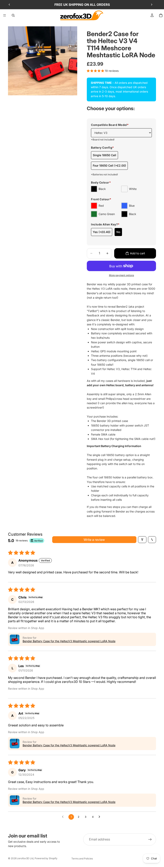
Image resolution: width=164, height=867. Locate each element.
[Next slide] (151, 4)
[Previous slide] (9, 4)
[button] (96, 70)
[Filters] (142, 539)
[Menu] (4, 15)
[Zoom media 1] (42, 60)
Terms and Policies (82, 858)
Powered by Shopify (46, 858)
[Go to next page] (100, 817)
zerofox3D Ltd (25, 858)
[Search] (13, 15)
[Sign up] (150, 839)
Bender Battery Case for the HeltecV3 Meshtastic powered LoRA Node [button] (69, 641)
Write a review (94, 540)
